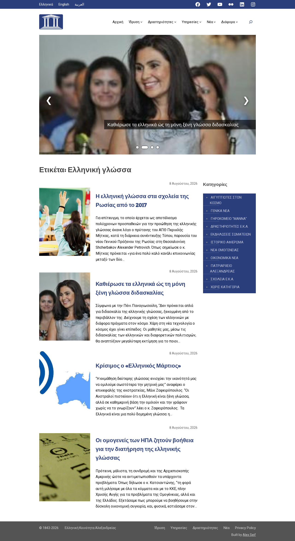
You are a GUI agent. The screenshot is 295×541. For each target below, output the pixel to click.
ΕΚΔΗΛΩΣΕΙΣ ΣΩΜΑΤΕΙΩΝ (231, 234)
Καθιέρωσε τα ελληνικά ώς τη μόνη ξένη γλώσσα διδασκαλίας (173, 124)
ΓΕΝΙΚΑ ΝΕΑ (220, 211)
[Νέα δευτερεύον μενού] (215, 22)
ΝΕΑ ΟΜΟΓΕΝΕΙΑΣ (225, 250)
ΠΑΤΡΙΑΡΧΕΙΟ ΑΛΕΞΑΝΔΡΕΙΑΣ (222, 268)
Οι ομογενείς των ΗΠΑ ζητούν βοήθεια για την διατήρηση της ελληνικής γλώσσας (145, 449)
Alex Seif (249, 535)
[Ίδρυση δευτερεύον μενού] (141, 22)
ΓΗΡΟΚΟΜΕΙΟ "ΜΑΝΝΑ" (229, 219)
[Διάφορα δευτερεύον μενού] (237, 22)
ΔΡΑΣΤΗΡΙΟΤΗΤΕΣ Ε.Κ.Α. (229, 226)
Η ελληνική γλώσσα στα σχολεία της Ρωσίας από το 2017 (142, 200)
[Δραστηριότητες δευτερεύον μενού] (175, 22)
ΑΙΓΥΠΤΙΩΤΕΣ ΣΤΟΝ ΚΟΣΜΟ (226, 200)
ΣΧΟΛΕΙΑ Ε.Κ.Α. (222, 279)
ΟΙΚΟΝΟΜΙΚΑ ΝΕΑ (224, 258)
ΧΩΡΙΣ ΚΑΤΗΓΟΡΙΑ (225, 287)
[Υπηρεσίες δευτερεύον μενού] (200, 22)
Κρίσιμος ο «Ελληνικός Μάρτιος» (138, 365)
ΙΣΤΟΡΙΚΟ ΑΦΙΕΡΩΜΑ (227, 242)
